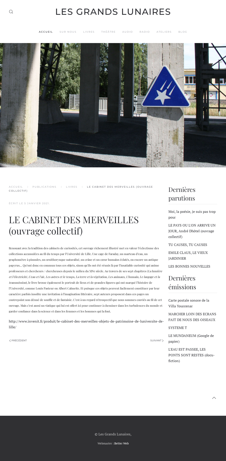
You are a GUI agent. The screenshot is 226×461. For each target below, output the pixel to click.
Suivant (155, 340)
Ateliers (164, 31)
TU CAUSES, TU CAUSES (187, 244)
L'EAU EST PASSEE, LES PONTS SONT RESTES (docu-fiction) (191, 355)
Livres (89, 31)
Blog (182, 31)
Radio (144, 31)
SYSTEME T (177, 327)
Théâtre (108, 31)
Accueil (46, 31)
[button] (11, 11)
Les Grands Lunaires (113, 11)
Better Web (121, 443)
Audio (127, 31)
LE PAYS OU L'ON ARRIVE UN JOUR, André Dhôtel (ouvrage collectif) (192, 231)
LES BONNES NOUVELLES (189, 266)
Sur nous (68, 31)
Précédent (19, 340)
